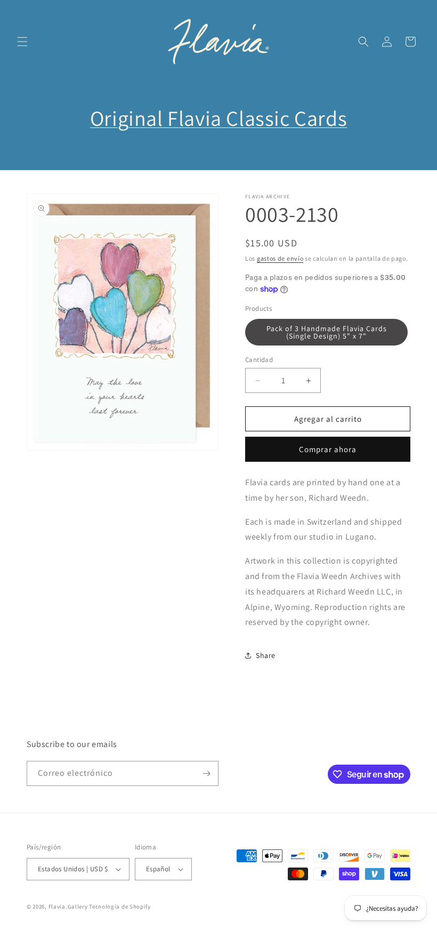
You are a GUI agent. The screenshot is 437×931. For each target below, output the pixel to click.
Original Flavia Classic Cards (218, 118)
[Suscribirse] (206, 773)
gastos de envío (280, 258)
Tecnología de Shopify (120, 906)
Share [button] (266, 655)
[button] (22, 41)
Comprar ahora (328, 449)
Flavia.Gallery (68, 906)
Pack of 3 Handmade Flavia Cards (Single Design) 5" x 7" (326, 332)
